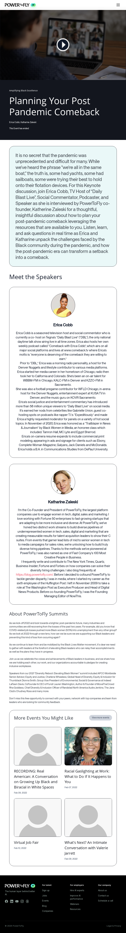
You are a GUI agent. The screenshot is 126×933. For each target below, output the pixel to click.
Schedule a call (105, 900)
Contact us (103, 895)
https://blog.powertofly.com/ (34, 574)
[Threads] (27, 901)
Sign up (45, 890)
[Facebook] (6, 901)
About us (102, 890)
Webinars (74, 904)
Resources (75, 909)
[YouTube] (16, 901)
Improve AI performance (76, 897)
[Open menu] (118, 4)
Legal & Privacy (114, 926)
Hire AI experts (77, 890)
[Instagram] (22, 901)
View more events (100, 717)
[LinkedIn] (11, 901)
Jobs (44, 895)
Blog (44, 906)
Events (45, 900)
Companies (47, 911)
